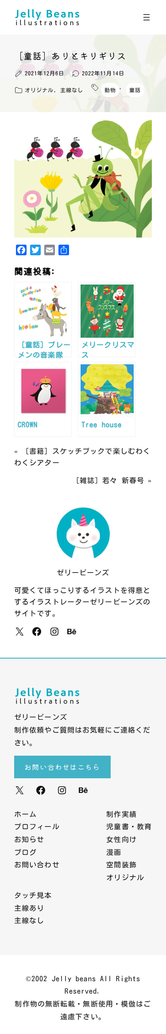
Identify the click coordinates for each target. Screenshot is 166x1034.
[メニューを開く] (146, 17)
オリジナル (39, 90)
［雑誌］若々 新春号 (108, 480)
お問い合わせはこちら (62, 766)
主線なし (71, 90)
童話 (135, 90)
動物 (110, 90)
